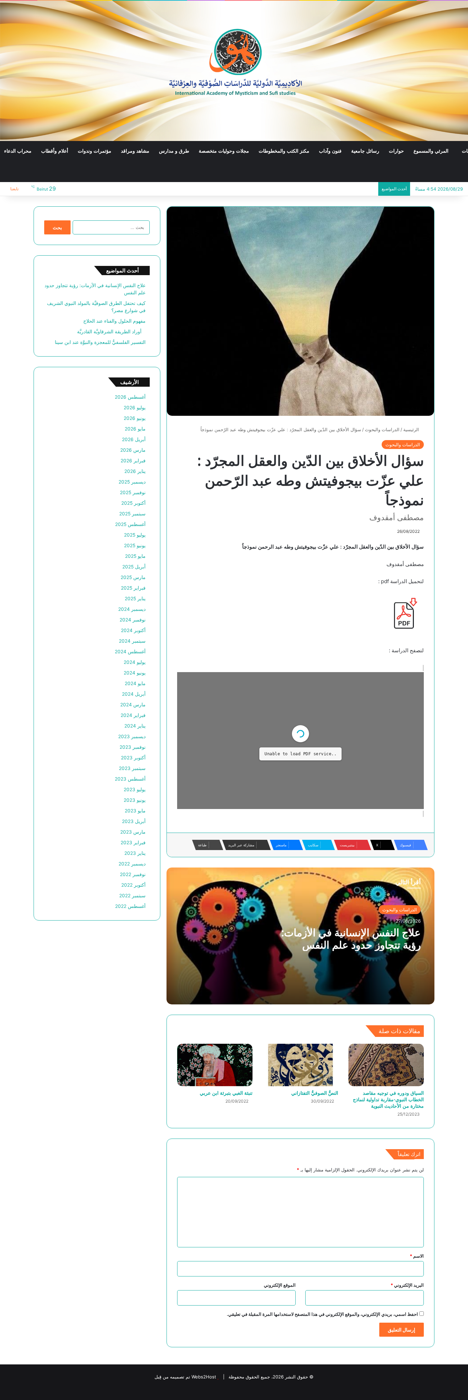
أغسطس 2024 (130, 651)
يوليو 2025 (135, 535)
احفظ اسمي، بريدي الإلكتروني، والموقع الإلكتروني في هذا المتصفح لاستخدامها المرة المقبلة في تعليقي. (322, 1314)
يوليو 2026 (135, 407)
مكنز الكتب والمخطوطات (284, 151)
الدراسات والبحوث (382, 429)
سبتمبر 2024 (132, 641)
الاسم (417, 1256)
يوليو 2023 (135, 789)
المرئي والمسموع (431, 151)
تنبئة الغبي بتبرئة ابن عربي (226, 1093)
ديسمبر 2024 (132, 609)
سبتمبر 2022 (132, 895)
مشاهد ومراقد (135, 151)
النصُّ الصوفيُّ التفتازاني (314, 1093)
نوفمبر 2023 (133, 747)
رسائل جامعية (365, 151)
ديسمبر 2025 (132, 482)
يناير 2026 (135, 471)
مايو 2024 (135, 683)
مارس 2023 (133, 832)
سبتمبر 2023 (132, 768)
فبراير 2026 (133, 460)
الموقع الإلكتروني (280, 1285)
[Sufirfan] (234, 71)
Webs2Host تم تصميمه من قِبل (185, 1376)
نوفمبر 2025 (133, 492)
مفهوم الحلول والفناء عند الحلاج (114, 321)
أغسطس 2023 (130, 779)
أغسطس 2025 (130, 524)
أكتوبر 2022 (133, 885)
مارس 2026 (133, 450)
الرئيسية (411, 429)
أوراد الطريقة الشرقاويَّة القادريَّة (111, 331)
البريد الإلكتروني (407, 1285)
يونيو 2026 (135, 418)
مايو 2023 (135, 810)
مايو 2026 (135, 429)
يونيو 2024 (135, 673)
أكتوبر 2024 (133, 630)
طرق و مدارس (174, 151)
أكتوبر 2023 (133, 757)
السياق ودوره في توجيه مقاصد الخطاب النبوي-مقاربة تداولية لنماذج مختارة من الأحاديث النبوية (388, 1099)
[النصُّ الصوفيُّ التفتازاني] (300, 1065)
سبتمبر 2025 (132, 513)
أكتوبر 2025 (133, 503)
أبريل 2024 (134, 694)
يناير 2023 (135, 853)
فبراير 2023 (133, 842)
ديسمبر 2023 (132, 736)
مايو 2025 (135, 556)
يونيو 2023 (135, 800)
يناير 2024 (135, 726)
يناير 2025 (135, 598)
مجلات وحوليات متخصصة (224, 151)
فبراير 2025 (133, 588)
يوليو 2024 (135, 662)
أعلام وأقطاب (54, 151)
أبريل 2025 (134, 566)
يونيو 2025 (135, 545)
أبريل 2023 (134, 821)
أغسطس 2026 (130, 397)
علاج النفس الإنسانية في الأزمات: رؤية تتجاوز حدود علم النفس (351, 938)
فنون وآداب (330, 151)
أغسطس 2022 (130, 906)
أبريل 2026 (134, 439)
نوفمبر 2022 (133, 874)
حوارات (396, 151)
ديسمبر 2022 (132, 863)
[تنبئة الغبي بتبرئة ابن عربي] (215, 1065)
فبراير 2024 (133, 715)
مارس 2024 (133, 704)
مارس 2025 (133, 577)
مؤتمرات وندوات (94, 151)
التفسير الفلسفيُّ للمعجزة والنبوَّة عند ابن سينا (100, 342)
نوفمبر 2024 (133, 619)
